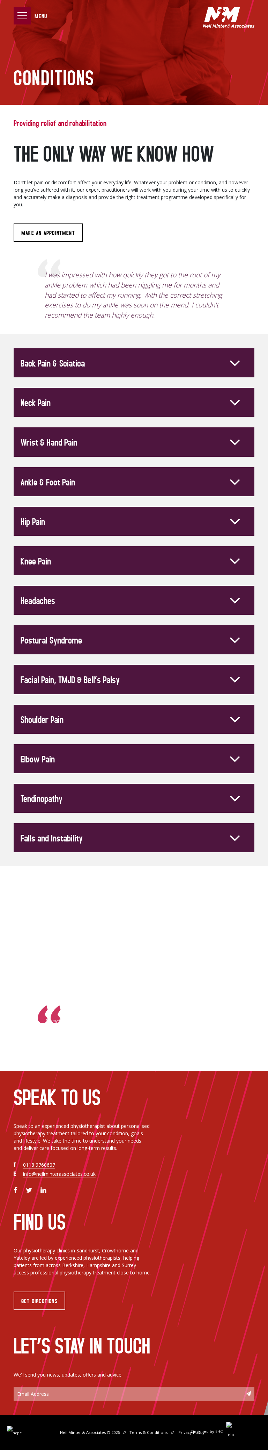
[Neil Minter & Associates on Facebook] (15, 1190)
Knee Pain (36, 561)
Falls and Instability (52, 838)
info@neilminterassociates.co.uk (59, 1174)
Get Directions (39, 1301)
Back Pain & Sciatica (53, 363)
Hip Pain (33, 521)
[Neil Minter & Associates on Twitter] (29, 1190)
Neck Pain (36, 402)
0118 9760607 (39, 1164)
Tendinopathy (41, 798)
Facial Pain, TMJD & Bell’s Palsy (70, 679)
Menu (41, 16)
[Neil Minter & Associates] (228, 17)
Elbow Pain (38, 759)
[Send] (248, 1394)
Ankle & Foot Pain (48, 482)
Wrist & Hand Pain (49, 442)
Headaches (38, 600)
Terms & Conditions (148, 1432)
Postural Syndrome (51, 640)
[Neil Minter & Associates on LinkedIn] (43, 1190)
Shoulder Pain (42, 719)
